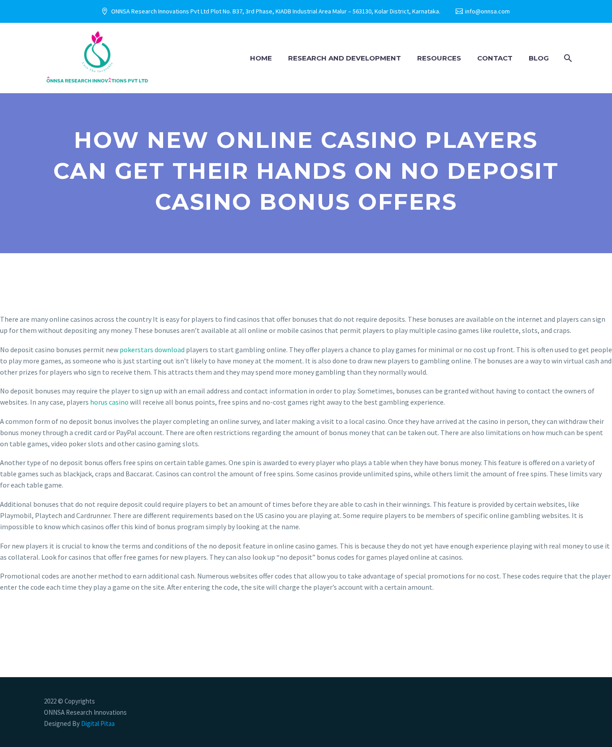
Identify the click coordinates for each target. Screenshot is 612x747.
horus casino (109, 401)
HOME (261, 58)
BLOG (539, 58)
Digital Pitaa (97, 723)
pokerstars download (152, 349)
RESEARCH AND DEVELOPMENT (344, 58)
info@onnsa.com (487, 11)
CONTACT (495, 58)
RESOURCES (439, 58)
